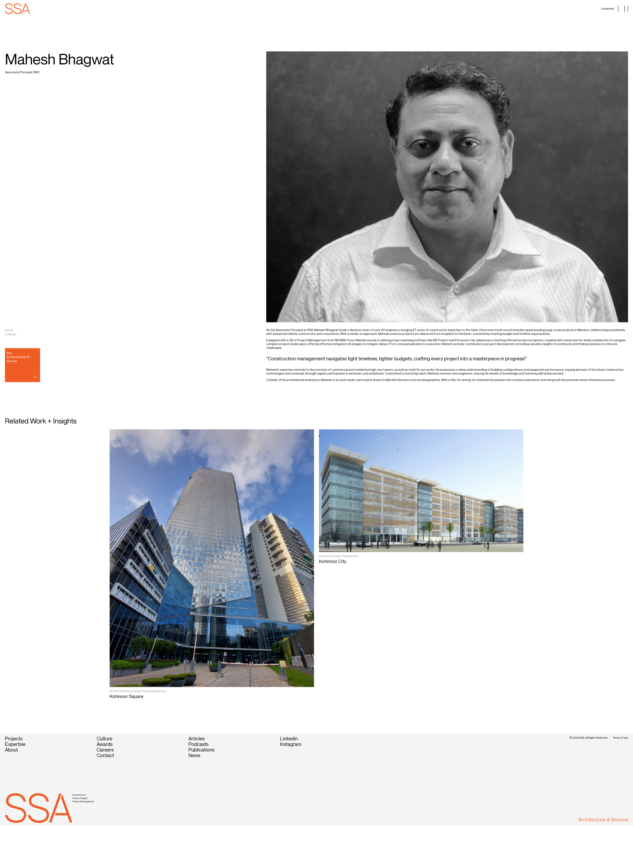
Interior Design (80, 798)
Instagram (290, 744)
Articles (196, 738)
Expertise (15, 744)
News (194, 755)
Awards (105, 744)
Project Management (83, 801)
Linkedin (10, 334)
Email (9, 330)
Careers (105, 750)
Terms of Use (620, 737)
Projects (14, 738)
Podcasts (198, 744)
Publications (201, 750)
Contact (105, 755)
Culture (104, 738)
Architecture (79, 794)
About (11, 750)
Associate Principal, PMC (22, 72)
